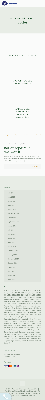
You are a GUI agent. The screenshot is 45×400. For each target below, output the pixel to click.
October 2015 (13, 218)
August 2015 (12, 226)
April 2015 (11, 242)
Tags (16, 135)
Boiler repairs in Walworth (17, 150)
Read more (35, 166)
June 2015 (11, 234)
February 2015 (13, 251)
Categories (7, 135)
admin (8, 144)
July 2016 (11, 193)
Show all (38, 135)
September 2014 (13, 267)
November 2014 (13, 259)
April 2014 (11, 279)
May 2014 (11, 275)
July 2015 (11, 230)
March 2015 (12, 246)
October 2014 (13, 263)
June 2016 (11, 197)
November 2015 (13, 213)
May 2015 (11, 238)
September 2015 (13, 222)
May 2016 (11, 201)
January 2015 (12, 255)
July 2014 (11, 271)
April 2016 (11, 205)
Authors (26, 135)
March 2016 (12, 209)
